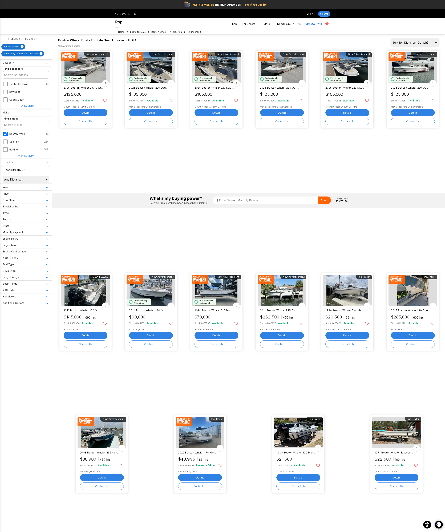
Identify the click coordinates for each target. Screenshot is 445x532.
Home (121, 32)
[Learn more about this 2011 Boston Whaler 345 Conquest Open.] (282, 290)
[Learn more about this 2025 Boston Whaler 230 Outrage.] (85, 67)
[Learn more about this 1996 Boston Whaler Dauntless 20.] (347, 290)
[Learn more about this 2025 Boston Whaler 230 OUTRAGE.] (413, 67)
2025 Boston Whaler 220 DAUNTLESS (214, 87)
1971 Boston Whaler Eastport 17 (394, 452)
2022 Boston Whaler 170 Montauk (198, 452)
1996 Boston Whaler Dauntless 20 (345, 310)
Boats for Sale (138, 32)
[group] (13, 47)
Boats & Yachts (122, 14)
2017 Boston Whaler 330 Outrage (410, 310)
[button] (427, 525)
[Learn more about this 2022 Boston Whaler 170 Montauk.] (200, 432)
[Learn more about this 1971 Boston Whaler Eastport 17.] (396, 432)
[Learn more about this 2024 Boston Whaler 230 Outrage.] (151, 290)
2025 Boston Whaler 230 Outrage (83, 87)
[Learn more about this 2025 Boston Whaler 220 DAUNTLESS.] (216, 67)
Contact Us (85, 121)
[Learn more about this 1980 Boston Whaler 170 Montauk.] (298, 432)
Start (324, 200)
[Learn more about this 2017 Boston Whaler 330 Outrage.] (413, 290)
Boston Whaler (159, 32)
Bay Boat (14, 91)
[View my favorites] (327, 24)
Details (86, 112)
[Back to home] (118, 24)
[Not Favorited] (105, 100)
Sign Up (324, 14)
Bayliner (14, 149)
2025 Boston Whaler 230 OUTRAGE (410, 87)
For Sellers (248, 23)
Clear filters (31, 39)
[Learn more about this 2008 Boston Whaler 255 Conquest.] (102, 432)
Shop (234, 23)
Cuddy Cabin (16, 99)
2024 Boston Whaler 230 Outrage (148, 310)
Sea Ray (14, 141)
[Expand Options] (105, 83)
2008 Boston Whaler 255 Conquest (99, 452)
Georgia (177, 32)
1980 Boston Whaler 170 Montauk (296, 452)
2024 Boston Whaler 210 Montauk (214, 310)
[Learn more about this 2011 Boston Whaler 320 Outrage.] (85, 290)
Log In (310, 14)
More (267, 23)
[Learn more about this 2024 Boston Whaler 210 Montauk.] (216, 290)
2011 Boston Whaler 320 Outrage (83, 310)
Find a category (13, 68)
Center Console (18, 84)
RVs (135, 14)
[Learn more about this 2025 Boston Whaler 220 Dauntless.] (151, 67)
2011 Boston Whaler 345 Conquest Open (280, 310)
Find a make (11, 118)
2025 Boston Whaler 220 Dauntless (148, 87)
